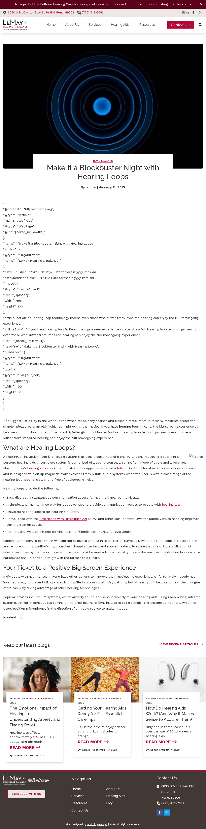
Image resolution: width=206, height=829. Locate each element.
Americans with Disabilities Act (63, 519)
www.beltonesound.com (115, 4)
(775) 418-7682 (93, 12)
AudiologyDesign (97, 824)
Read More (22, 747)
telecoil (122, 468)
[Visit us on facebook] (193, 12)
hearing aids (36, 468)
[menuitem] (184, 13)
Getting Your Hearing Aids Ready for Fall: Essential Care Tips (102, 714)
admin (91, 187)
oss (178, 504)
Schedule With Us (26, 793)
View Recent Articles (179, 644)
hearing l (169, 504)
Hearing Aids (34, 698)
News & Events (103, 160)
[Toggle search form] (200, 25)
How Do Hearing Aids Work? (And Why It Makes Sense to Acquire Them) (170, 714)
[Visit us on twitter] (200, 12)
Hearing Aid (17, 698)
